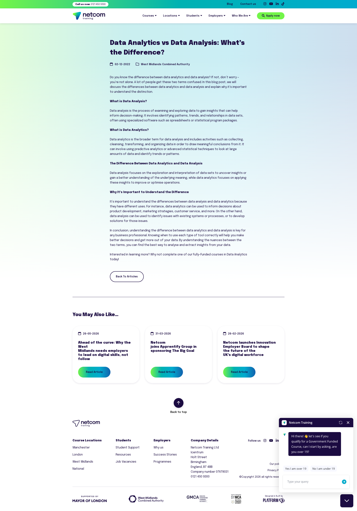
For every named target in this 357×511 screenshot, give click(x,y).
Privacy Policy (276, 470)
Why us (158, 447)
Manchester (81, 447)
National (78, 468)
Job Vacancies (126, 461)
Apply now (273, 16)
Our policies (277, 464)
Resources (123, 454)
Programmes (162, 461)
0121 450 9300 (90, 4)
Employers (216, 16)
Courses (148, 16)
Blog (230, 4)
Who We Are (240, 16)
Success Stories (165, 454)
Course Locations (87, 440)
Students (193, 16)
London (78, 454)
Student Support (128, 447)
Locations (170, 16)
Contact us (248, 4)
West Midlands (83, 461)
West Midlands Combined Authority (165, 64)
